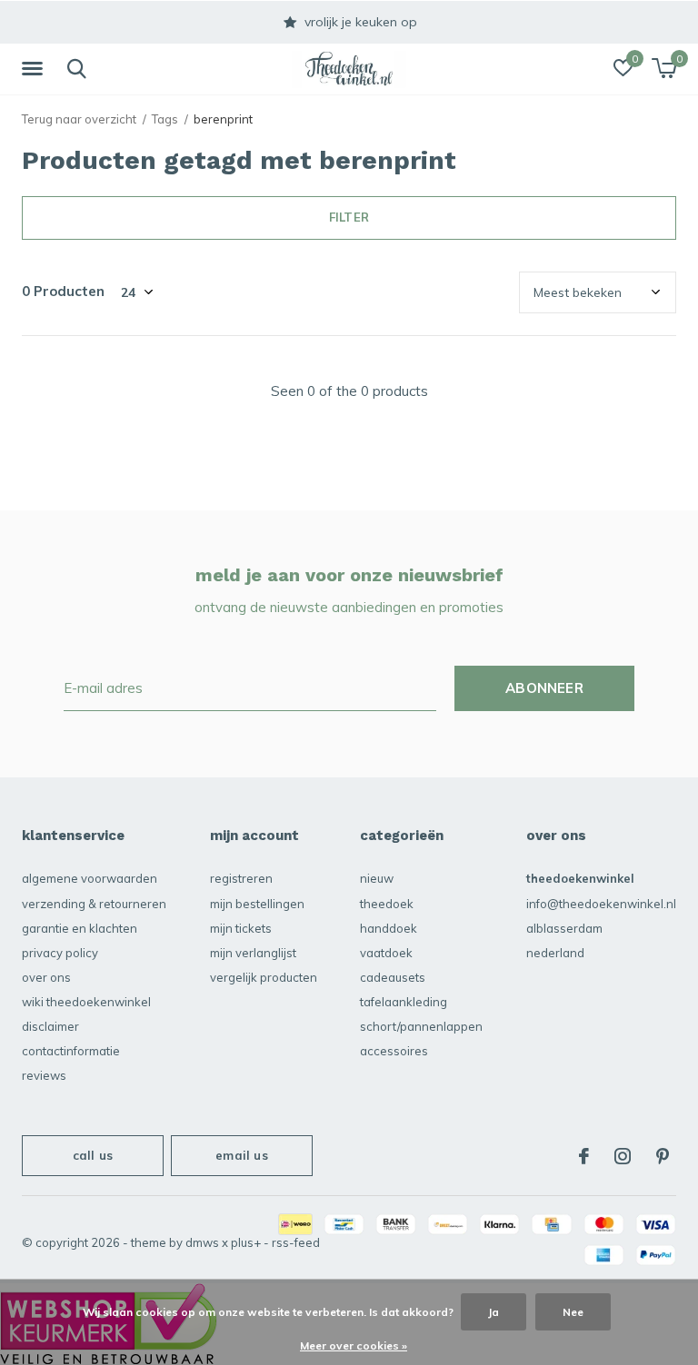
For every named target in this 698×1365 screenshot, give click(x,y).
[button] (35, 69)
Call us (93, 1155)
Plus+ (246, 1242)
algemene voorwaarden (89, 878)
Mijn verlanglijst (253, 952)
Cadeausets (392, 977)
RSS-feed (296, 1242)
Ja (493, 1312)
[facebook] (584, 1156)
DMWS (202, 1242)
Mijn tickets (241, 928)
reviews (44, 1075)
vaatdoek (386, 952)
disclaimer (50, 1026)
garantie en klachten (79, 928)
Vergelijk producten (263, 977)
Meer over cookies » (353, 1345)
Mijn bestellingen (257, 903)
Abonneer (544, 688)
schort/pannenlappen (421, 1026)
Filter (349, 217)
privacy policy (60, 952)
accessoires (394, 1051)
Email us (241, 1155)
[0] (664, 68)
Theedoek (387, 903)
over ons (46, 977)
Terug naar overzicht (79, 119)
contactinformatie (71, 1051)
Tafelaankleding (403, 1001)
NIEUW (377, 878)
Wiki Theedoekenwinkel (86, 1001)
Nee (573, 1312)
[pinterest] (662, 1156)
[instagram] (622, 1156)
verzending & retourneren (94, 903)
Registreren (241, 878)
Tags (165, 119)
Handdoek (388, 928)
